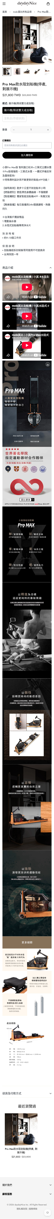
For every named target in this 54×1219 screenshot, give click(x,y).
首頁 (4, 11)
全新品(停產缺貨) (14, 118)
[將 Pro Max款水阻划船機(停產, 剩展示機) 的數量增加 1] (48, 129)
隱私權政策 (22, 1208)
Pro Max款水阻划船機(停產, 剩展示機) (21, 1150)
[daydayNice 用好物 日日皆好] (27, 3)
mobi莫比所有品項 (22, 11)
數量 (4, 129)
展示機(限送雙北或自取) (18, 110)
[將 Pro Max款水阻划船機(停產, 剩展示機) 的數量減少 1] (13, 129)
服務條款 (33, 1208)
